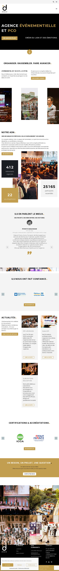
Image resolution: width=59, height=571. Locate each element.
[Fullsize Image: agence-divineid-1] (44, 530)
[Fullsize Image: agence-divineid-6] (14, 500)
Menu (56, 2)
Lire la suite (28, 357)
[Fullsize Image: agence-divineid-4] (14, 530)
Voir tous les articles (10, 334)
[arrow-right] (56, 294)
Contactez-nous (29, 474)
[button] (53, 2)
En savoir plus (9, 38)
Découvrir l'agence (38, 78)
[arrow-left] (3, 294)
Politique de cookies (13, 568)
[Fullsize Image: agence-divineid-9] (44, 500)
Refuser (19, 565)
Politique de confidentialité (23, 568)
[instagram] (51, 562)
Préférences (31, 565)
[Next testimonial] (51, 247)
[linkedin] (49, 562)
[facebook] (46, 562)
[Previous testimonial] (7, 247)
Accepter (7, 565)
